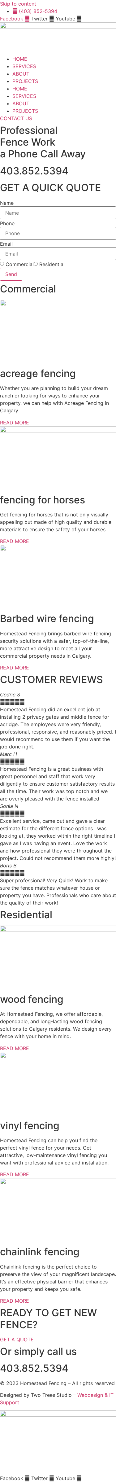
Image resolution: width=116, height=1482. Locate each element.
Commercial (20, 264)
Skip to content (18, 4)
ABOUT (20, 74)
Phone (7, 223)
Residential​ (52, 264)
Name (7, 202)
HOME (19, 59)
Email (6, 243)
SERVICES (24, 66)
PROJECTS (25, 81)
